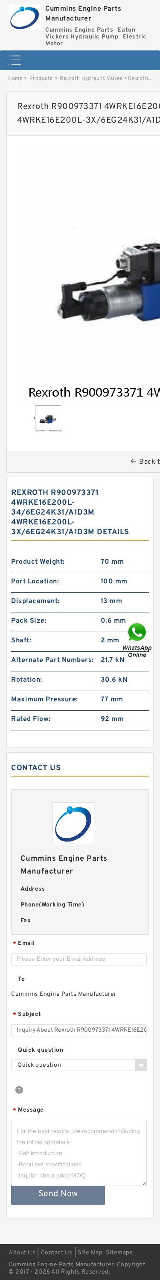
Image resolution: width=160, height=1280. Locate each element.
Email (24, 944)
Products (41, 78)
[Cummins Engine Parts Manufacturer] (25, 15)
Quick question (40, 1050)
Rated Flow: (31, 719)
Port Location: (35, 581)
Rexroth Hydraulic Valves (91, 78)
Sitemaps (119, 1252)
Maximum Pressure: (44, 699)
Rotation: (26, 680)
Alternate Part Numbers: (52, 660)
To (21, 979)
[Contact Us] (138, 640)
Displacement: (35, 601)
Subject (27, 1015)
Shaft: (21, 640)
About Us (22, 1252)
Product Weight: (38, 562)
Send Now (58, 1194)
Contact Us (57, 1252)
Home (15, 78)
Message (28, 1110)
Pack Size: (29, 621)
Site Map (90, 1252)
